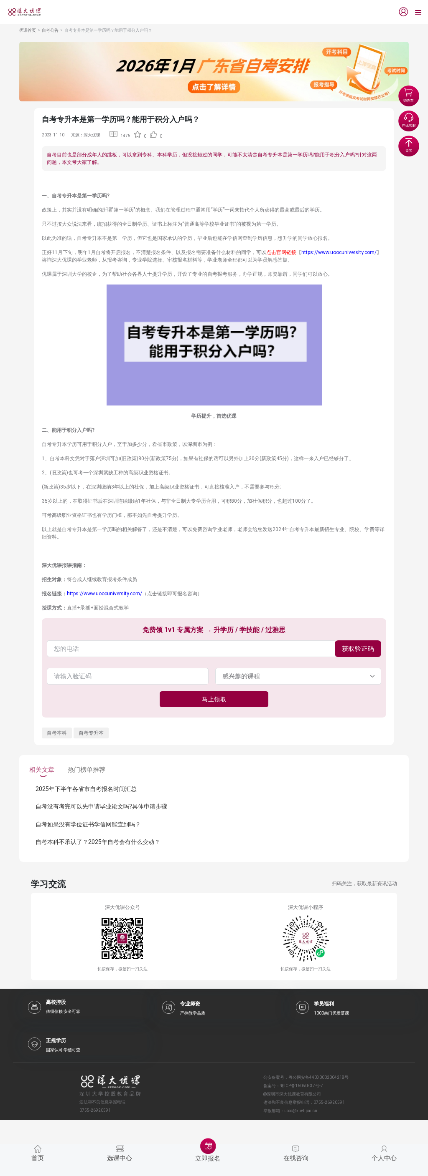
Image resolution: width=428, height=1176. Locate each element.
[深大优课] (21, 12)
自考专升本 (91, 733)
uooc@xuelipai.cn (300, 1110)
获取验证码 (358, 648)
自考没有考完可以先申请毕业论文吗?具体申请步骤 (101, 806)
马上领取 (214, 699)
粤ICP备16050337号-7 (301, 1085)
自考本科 (57, 733)
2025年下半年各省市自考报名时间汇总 (86, 789)
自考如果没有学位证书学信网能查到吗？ (88, 824)
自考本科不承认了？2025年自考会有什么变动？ (98, 842)
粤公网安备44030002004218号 (318, 1077)
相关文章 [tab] (41, 769)
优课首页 (27, 30)
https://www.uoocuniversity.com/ (339, 252)
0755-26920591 (329, 1102)
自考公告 (50, 30)
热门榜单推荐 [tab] (86, 769)
